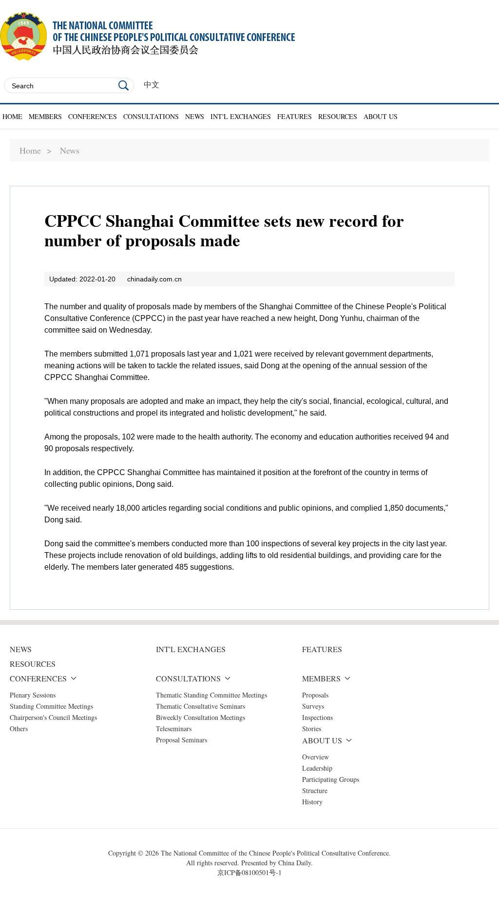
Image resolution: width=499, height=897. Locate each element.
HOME (12, 116)
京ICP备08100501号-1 (249, 872)
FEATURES (294, 116)
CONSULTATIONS (151, 116)
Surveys (313, 706)
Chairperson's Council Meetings (53, 717)
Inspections (317, 717)
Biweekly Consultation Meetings (200, 717)
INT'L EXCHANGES (241, 116)
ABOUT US (381, 116)
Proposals (315, 694)
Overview (315, 756)
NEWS (194, 116)
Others (19, 728)
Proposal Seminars (181, 739)
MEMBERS (45, 116)
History (312, 801)
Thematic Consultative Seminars (200, 706)
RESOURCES (337, 116)
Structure (314, 790)
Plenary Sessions (33, 694)
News (69, 150)
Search (124, 85)
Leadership (317, 768)
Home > (35, 150)
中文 (151, 84)
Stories (311, 728)
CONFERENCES (92, 116)
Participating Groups (330, 779)
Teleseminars (174, 728)
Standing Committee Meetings (51, 706)
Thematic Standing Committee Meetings (211, 694)
